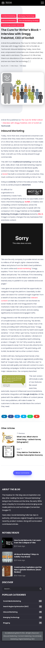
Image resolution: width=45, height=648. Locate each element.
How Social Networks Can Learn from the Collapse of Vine (27, 541)
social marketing (24, 268)
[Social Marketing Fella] (7, 2)
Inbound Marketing (9, 20)
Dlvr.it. (40, 214)
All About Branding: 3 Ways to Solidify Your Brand (26, 555)
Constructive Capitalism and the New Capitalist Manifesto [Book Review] (28, 569)
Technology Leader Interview (12, 25)
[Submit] (41, 589)
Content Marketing (8, 16)
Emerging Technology (27, 16)
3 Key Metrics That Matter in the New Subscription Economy (30, 453)
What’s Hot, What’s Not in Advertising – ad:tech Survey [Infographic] (29, 439)
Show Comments (22, 473)
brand (5, 174)
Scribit (27, 202)
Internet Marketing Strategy (29, 20)
